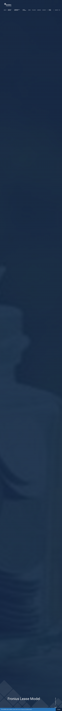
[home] (9, 5)
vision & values (9, 10)
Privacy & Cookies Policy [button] (26, 709)
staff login (50, 10)
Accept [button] (58, 709)
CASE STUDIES (24, 10)
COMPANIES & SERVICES (17, 10)
